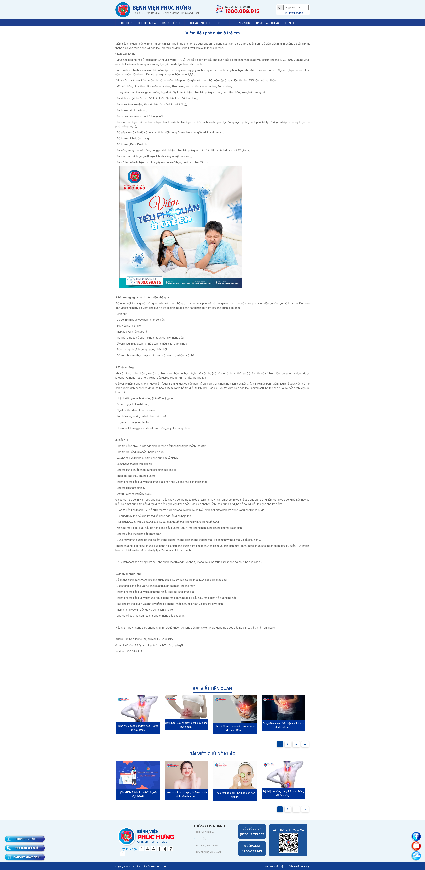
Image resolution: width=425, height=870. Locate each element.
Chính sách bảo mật (273, 866)
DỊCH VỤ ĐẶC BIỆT (207, 845)
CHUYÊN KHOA (205, 832)
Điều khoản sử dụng (299, 866)
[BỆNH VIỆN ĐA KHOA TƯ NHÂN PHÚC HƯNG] (122, 9)
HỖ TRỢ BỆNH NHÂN (208, 852)
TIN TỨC (201, 838)
